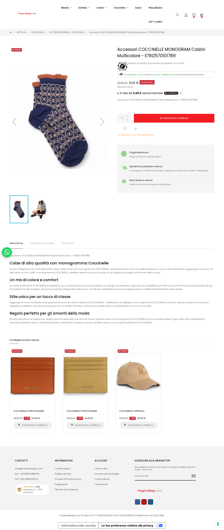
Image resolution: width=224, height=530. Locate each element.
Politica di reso (63, 473)
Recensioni (68, 243)
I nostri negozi (63, 468)
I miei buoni (101, 484)
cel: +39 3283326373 (26, 479)
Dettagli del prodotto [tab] (42, 243)
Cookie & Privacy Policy (68, 479)
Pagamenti (61, 484)
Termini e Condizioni (66, 489)
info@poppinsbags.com (29, 468)
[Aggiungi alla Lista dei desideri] (125, 128)
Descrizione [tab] (16, 243)
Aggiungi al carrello (175, 118)
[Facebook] (137, 502)
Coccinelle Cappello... (132, 411)
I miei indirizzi (102, 479)
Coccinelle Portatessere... (29, 411)
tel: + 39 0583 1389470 (27, 473)
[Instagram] (150, 502)
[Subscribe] (192, 476)
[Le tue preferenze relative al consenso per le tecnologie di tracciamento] (218, 524)
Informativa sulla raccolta (78, 525)
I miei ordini (101, 468)
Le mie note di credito (107, 473)
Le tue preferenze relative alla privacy (127, 525)
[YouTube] (144, 502)
